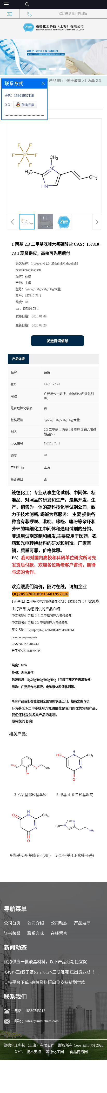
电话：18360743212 (29, 1011)
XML (19, 1052)
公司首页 (12, 923)
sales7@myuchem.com (42, 1021)
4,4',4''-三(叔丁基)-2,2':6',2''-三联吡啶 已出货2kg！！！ (52, 972)
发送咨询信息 (57, 341)
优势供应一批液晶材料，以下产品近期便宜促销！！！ (45, 963)
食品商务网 (79, 1052)
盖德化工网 (55, 1052)
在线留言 (59, 933)
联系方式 (35, 933)
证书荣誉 (12, 933)
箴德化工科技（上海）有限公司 (29, 1045)
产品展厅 (56, 81)
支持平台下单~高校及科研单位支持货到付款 (44, 982)
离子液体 (74, 81)
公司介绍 (35, 923)
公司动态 (59, 923)
